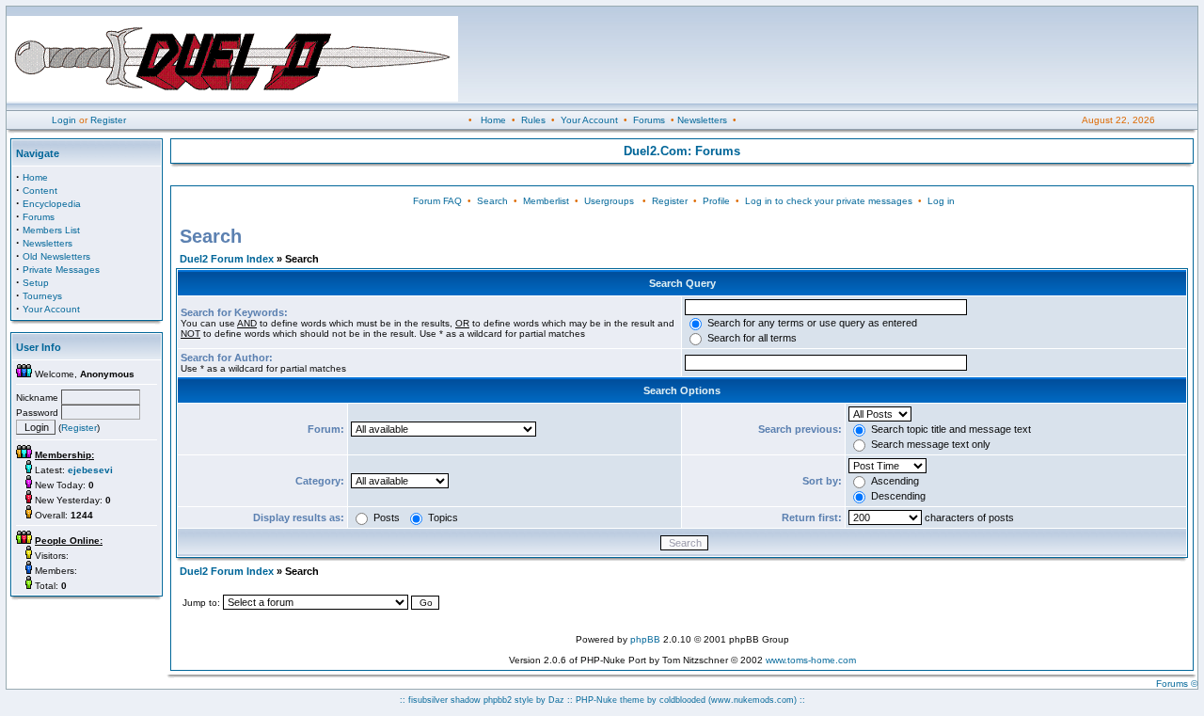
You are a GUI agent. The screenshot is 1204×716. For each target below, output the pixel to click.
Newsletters (702, 120)
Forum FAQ (437, 201)
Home (493, 120)
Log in (941, 201)
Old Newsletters (56, 256)
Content (40, 190)
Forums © (1176, 683)
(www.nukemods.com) (752, 700)
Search (492, 201)
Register (108, 120)
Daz (556, 700)
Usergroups (609, 201)
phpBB (645, 639)
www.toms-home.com (811, 660)
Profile (716, 201)
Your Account (589, 120)
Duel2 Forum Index (227, 258)
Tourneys (42, 296)
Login (64, 120)
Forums (649, 120)
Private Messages (61, 269)
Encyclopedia (52, 204)
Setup (36, 283)
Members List (51, 230)
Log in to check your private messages (828, 201)
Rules (533, 120)
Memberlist (546, 201)
